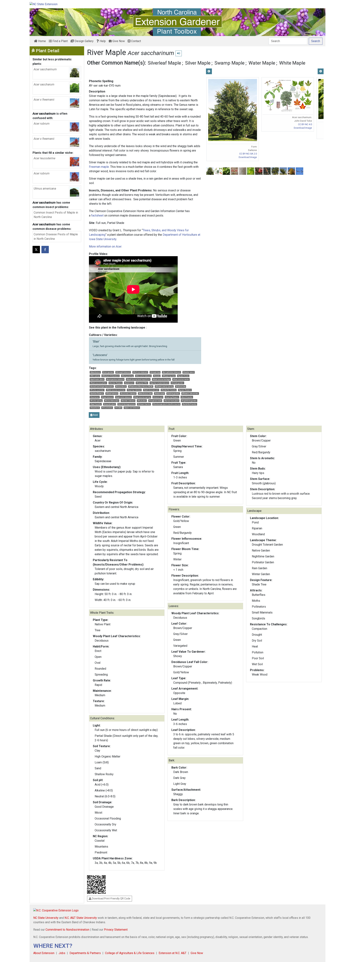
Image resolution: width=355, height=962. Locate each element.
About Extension (43, 953)
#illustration (107, 408)
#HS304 (118, 408)
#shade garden (177, 383)
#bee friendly (95, 404)
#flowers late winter (190, 393)
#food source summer (116, 390)
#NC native (94, 376)
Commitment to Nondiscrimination (67, 929)
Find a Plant (60, 41)
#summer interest (128, 393)
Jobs (62, 953)
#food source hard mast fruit (138, 379)
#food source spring (142, 397)
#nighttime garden (189, 401)
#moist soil (158, 397)
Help (102, 41)
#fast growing (127, 376)
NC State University (45, 918)
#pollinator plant (97, 379)
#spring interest (134, 390)
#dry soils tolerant (143, 376)
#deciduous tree (145, 393)
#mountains (121, 386)
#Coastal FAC (141, 383)
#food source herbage (161, 379)
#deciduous (95, 372)
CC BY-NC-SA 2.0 (248, 153)
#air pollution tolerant (171, 372)
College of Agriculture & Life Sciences (129, 953)
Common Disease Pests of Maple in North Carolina (56, 237)
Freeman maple (99, 167)
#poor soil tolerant (131, 408)
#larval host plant (171, 401)
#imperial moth (155, 401)
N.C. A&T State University (81, 918)
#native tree (180, 386)
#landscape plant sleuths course (166, 404)
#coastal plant (109, 404)
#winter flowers (115, 383)
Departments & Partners (85, 953)
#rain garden (108, 372)
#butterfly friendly (168, 390)
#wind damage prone (126, 404)
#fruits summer (97, 390)
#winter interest (128, 401)
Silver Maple (197, 63)
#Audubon (142, 401)
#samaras (94, 397)
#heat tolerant (107, 397)
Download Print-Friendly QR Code (110, 898)
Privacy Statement (116, 929)
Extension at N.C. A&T (172, 953)
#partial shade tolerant (159, 383)
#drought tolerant (123, 372)
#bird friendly (186, 397)
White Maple (292, 63)
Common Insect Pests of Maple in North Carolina (56, 215)
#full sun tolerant (140, 372)
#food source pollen (98, 383)
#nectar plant (188, 372)
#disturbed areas (112, 401)
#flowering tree (169, 376)
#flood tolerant (112, 393)
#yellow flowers (96, 393)
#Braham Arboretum (110, 376)
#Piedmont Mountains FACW (141, 386)
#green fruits (183, 376)
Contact (135, 41)
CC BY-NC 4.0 (305, 124)
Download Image (248, 157)
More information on (105, 246)
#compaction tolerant (115, 379)
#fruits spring (96, 401)
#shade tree (155, 372)
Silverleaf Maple (164, 63)
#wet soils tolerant (123, 397)
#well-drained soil (151, 390)
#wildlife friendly (189, 404)
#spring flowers (171, 397)
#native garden (173, 393)
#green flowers (185, 390)
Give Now (118, 41)
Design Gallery (84, 41)
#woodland (94, 408)
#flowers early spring (164, 386)
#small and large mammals (101, 386)
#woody (157, 376)
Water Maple (261, 63)
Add (95, 414)
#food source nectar (181, 379)
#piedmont (129, 383)
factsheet (97, 215)
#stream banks (144, 404)
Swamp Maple (229, 63)
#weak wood (159, 393)
